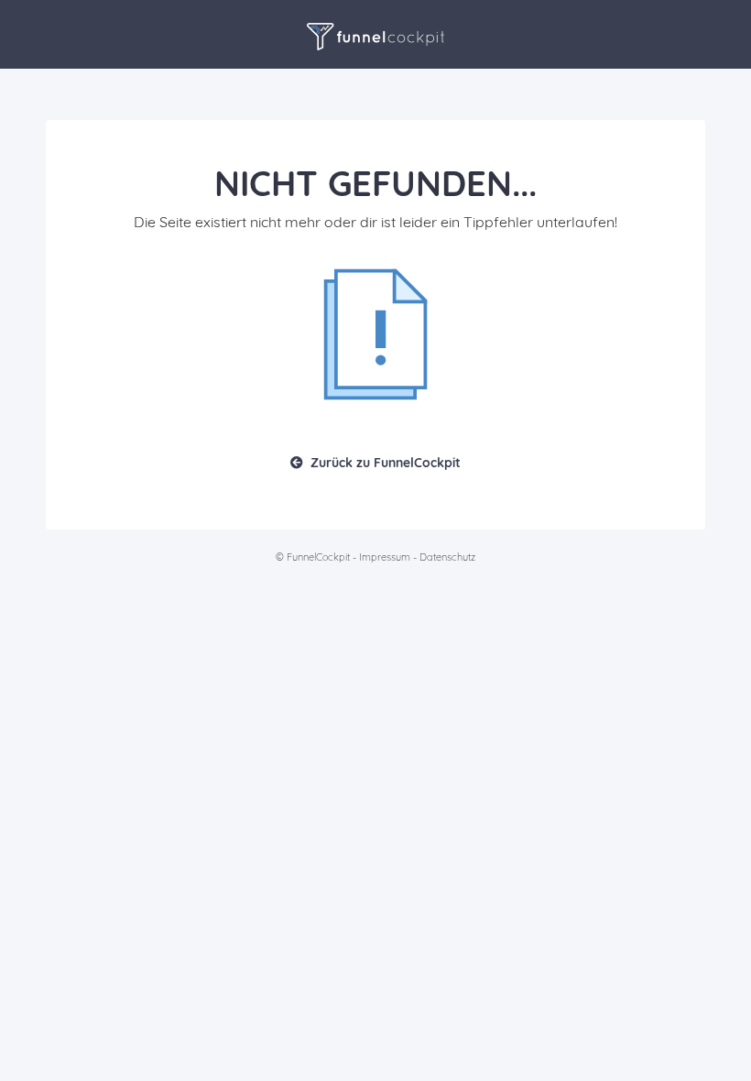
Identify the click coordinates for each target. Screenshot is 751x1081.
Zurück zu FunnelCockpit (385, 462)
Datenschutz (447, 557)
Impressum (384, 557)
